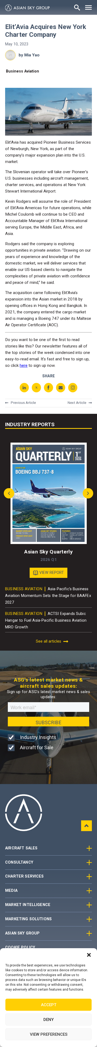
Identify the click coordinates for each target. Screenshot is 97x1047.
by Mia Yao (29, 55)
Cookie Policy (20, 947)
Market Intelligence (27, 905)
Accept (48, 1004)
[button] (89, 955)
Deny (48, 1019)
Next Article (77, 403)
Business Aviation (22, 71)
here (23, 365)
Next (86, 493)
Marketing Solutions (28, 919)
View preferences (48, 1034)
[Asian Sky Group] (27, 8)
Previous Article (23, 403)
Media (11, 890)
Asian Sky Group (22, 933)
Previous (10, 493)
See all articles (48, 641)
